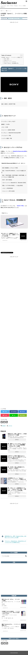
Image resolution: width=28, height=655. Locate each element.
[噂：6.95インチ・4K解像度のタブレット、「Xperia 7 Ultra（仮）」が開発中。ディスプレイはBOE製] (4, 490)
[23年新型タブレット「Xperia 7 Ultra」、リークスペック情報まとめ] (4, 481)
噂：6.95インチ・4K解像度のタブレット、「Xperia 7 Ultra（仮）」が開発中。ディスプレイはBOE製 (10, 234)
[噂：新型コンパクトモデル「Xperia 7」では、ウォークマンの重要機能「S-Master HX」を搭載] (4, 446)
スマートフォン (16, 18)
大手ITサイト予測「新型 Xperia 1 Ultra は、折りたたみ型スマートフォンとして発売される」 (17, 457)
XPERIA (20, 18)
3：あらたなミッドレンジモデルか (9, 61)
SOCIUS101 (15, 652)
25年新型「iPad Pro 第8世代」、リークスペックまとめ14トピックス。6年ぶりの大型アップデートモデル (11, 612)
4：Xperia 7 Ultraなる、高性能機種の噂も (11, 63)
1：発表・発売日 (6, 58)
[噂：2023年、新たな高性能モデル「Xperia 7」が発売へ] (4, 470)
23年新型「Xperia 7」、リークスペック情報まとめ (11, 57)
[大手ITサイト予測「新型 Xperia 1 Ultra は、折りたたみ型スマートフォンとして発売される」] (4, 458)
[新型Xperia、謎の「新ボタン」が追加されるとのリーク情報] (4, 436)
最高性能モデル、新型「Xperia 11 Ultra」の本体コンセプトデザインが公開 (15, 537)
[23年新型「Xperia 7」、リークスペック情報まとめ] (22, 411)
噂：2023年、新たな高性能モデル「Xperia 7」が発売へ (16, 467)
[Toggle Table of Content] (20, 55)
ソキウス (10, 425)
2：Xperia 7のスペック (7, 60)
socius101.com (4, 240)
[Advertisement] (14, 37)
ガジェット (10, 18)
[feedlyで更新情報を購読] (4, 422)
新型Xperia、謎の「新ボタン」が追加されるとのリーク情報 (17, 434)
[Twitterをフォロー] (2, 422)
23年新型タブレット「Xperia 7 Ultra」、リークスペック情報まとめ (17, 479)
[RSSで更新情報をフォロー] (7, 422)
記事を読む (17, 439)
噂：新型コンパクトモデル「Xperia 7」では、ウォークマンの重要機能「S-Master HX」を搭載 (17, 445)
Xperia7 (4, 425)
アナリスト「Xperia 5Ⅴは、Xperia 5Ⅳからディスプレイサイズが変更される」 (15, 542)
